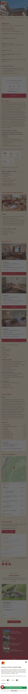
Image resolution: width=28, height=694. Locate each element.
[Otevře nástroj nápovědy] (2, 687)
